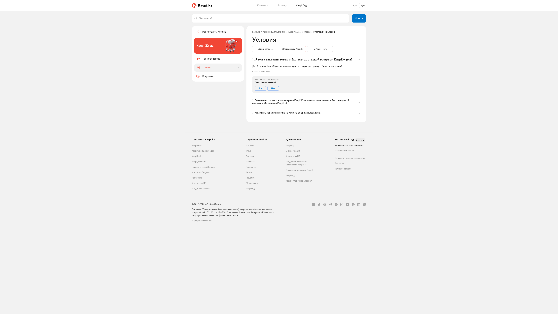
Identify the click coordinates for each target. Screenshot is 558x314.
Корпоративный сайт (202, 220)
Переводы (251, 167)
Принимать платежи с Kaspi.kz (300, 170)
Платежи (250, 156)
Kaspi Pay (290, 145)
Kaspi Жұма (293, 32)
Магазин (250, 145)
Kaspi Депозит (199, 161)
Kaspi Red (196, 156)
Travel (248, 151)
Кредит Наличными (201, 188)
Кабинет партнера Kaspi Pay (299, 181)
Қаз (355, 5)
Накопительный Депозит (204, 167)
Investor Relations (343, 169)
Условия (306, 32)
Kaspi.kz (256, 32)
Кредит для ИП (199, 183)
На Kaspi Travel (320, 49)
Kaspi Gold (197, 145)
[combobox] (273, 18)
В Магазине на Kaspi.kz (293, 49)
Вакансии (339, 163)
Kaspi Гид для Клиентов (274, 32)
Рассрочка (197, 178)
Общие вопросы (265, 49)
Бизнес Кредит (293, 151)
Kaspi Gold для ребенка (203, 151)
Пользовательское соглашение (350, 158)
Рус (363, 5)
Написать (360, 140)
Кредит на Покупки (201, 172)
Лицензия (196, 209)
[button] (306, 75)
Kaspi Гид (250, 188)
